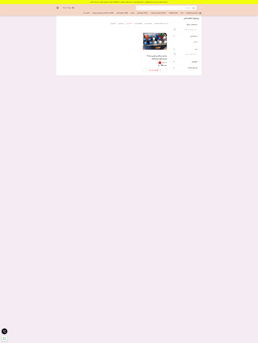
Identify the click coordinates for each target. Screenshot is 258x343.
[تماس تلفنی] (4, 331)
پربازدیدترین (148, 23)
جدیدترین (129, 23)
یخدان (195, 42)
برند (196, 49)
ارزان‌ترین (121, 23)
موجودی (194, 62)
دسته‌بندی (193, 36)
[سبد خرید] (57, 8)
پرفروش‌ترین (138, 23)
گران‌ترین (113, 23)
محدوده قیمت (192, 68)
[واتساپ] (4, 338)
